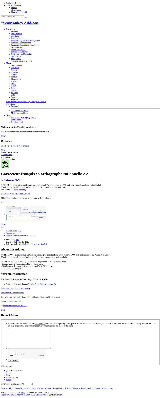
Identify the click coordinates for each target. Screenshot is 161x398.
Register (9, 3)
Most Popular (16, 34)
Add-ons (30, 23)
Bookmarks (15, 38)
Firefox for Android (19, 12)
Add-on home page (13, 231)
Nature (13, 86)
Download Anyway (22, 194)
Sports (13, 97)
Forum (8, 379)
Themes (9, 63)
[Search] (26, 17)
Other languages (7, 384)
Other (13, 88)
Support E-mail (12, 235)
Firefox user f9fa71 (12, 180)
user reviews (6, 155)
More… (9, 115)
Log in (18, 3)
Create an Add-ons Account (12, 301)
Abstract (14, 72)
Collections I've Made (19, 111)
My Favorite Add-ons (19, 113)
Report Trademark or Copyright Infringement (33, 388)
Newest (14, 70)
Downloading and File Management (25, 40)
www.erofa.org (20, 189)
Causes (14, 74)
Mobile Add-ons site (21, 146)
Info (17, 240)
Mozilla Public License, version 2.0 (33, 244)
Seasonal (14, 93)
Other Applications (13, 5)
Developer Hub (17, 122)
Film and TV (16, 79)
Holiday (14, 81)
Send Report (13, 360)
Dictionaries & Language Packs (23, 117)
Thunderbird (16, 10)
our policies (40, 323)
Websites (14, 99)
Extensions (10, 29)
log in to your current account (15, 305)
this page (69, 326)
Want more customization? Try (26, 102)
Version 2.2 (6, 279)
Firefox (14, 8)
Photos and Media (18, 49)
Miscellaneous (16, 47)
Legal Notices (59, 388)
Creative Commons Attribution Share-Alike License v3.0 (24, 395)
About (8, 373)
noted (23, 392)
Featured (14, 31)
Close (3, 136)
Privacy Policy (7, 388)
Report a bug (107, 388)
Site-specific (16, 59)
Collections (10, 104)
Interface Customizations (21, 43)
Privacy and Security (19, 52)
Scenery (14, 90)
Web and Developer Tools (21, 61)
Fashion (14, 77)
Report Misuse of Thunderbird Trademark (83, 388)
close (3, 310)
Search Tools (16, 56)
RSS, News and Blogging (21, 54)
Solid (13, 95)
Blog (8, 375)
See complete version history (12, 293)
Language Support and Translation (24, 45)
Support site (10, 233)
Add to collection (8, 159)
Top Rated (15, 36)
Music (13, 83)
